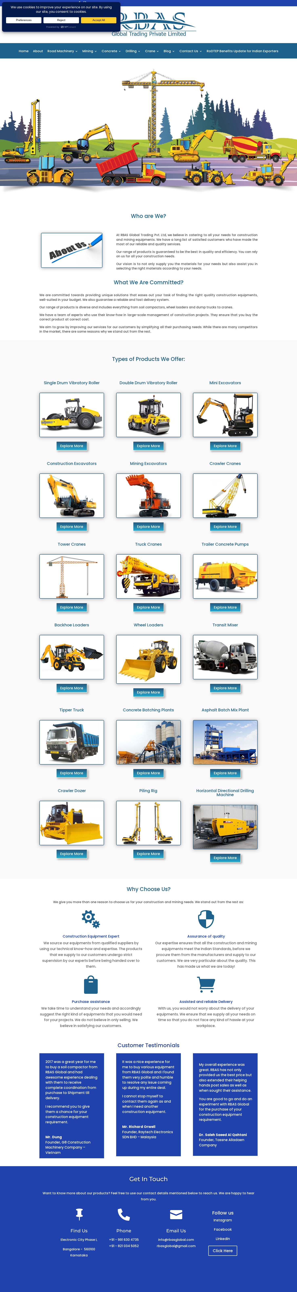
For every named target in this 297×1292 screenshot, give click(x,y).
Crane (150, 51)
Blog (167, 51)
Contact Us (188, 51)
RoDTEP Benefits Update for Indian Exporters (242, 51)
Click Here (223, 1251)
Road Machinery (60, 51)
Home (23, 51)
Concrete (109, 51)
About (38, 51)
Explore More (71, 445)
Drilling (131, 51)
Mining (87, 51)
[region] (148, 128)
